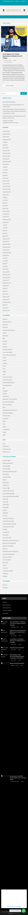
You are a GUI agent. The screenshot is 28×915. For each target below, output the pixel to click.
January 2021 (6, 241)
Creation (5, 344)
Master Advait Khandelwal (9, 102)
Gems (4, 374)
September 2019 (7, 283)
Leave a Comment (8, 62)
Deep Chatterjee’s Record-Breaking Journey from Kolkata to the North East (14, 117)
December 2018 (6, 302)
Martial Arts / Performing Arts (10, 399)
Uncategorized (6, 429)
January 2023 (6, 183)
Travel (4, 426)
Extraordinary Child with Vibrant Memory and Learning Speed (13, 105)
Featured (5, 363)
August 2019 (6, 285)
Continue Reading (10, 85)
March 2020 (5, 269)
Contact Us (23, 1)
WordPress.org (6, 451)
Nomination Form (7, 607)
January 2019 (6, 299)
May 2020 (5, 263)
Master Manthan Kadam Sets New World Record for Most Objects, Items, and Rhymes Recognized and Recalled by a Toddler (14, 111)
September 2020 (7, 252)
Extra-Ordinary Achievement (9, 355)
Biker (4, 338)
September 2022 (7, 192)
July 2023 (5, 167)
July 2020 (5, 258)
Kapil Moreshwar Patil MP (17, 647)
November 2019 (6, 277)
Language (5, 391)
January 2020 (6, 272)
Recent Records (6, 605)
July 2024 (5, 142)
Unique (4, 432)
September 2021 (7, 219)
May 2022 (5, 203)
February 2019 (6, 296)
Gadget (4, 371)
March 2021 (5, 236)
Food (4, 368)
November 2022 (6, 189)
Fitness (4, 366)
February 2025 (6, 131)
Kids (4, 388)
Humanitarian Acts (7, 385)
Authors (5, 333)
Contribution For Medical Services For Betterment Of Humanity (17, 640)
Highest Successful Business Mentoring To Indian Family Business (18, 632)
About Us (17, 1)
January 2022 (6, 214)
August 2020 (6, 255)
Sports (4, 421)
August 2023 (6, 164)
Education (5, 346)
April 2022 (5, 205)
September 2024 (7, 139)
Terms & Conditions (7, 610)
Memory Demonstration (8, 401)
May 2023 (5, 172)
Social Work (5, 418)
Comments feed (7, 449)
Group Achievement (7, 379)
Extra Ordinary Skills (7, 352)
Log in (4, 443)
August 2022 (6, 194)
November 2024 (6, 134)
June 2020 (5, 260)
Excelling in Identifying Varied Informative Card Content (10, 121)
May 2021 (5, 230)
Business (5, 341)
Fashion (4, 357)
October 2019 (6, 280)
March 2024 (5, 147)
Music (4, 407)
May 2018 (5, 305)
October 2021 (6, 216)
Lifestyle (5, 393)
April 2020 (5, 266)
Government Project (7, 377)
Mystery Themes (15, 913)
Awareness (5, 335)
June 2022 (5, 200)
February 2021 (6, 238)
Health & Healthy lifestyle (8, 382)
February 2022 (6, 211)
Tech (4, 424)
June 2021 (5, 227)
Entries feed (6, 446)
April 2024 (5, 145)
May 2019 (5, 288)
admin (15, 60)
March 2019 (5, 294)
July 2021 (5, 225)
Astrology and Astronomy (9, 330)
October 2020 (6, 250)
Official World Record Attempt (10, 410)
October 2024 (6, 136)
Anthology (5, 324)
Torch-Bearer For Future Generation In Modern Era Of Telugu (12, 56)
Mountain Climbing (7, 404)
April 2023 (5, 175)
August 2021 (6, 222)
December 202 (6, 310)
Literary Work (6, 396)
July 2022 (5, 197)
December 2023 (6, 153)
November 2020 (6, 247)
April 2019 (5, 291)
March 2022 (5, 208)
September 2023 (7, 161)
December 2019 (6, 274)
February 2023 (6, 181)
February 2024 (6, 150)
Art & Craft (5, 327)
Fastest (4, 360)
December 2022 (6, 186)
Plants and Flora (6, 415)
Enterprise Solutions (7, 349)
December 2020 (6, 244)
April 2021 (5, 233)
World (4, 435)
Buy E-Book (5, 613)
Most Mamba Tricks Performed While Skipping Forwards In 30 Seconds (17, 656)
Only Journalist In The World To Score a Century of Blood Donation (18, 623)
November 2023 (6, 156)
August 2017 (6, 307)
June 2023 (5, 169)
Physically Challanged (8, 413)
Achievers (5, 319)
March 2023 (5, 178)
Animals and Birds (7, 322)
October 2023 (6, 158)
